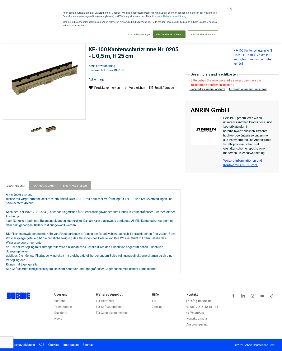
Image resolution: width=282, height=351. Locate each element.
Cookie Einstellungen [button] (139, 34)
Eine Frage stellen (75, 185)
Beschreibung (16, 185)
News (58, 318)
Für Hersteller (105, 301)
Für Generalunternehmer (112, 313)
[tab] (16, 185)
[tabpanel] (36, 130)
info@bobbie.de (201, 301)
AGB (42, 345)
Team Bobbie (63, 307)
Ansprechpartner (197, 324)
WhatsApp (197, 313)
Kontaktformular (197, 318)
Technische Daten (44, 185)
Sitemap (88, 345)
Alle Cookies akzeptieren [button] (169, 34)
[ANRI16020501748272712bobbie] (36, 130)
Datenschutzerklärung (174, 16)
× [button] (230, 7)
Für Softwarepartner (109, 307)
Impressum (71, 345)
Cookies (53, 345)
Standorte (60, 313)
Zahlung (157, 307)
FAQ (154, 301)
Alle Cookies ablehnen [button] (203, 34)
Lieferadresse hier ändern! (207, 89)
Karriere (59, 301)
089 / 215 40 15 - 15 (204, 307)
